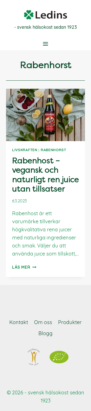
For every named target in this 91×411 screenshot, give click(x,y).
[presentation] (45, 115)
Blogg (45, 333)
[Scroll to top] (77, 402)
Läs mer (24, 267)
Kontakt (18, 322)
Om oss (43, 322)
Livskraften (24, 150)
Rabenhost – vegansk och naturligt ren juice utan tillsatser (45, 175)
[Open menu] (45, 44)
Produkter (70, 322)
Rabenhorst (53, 150)
